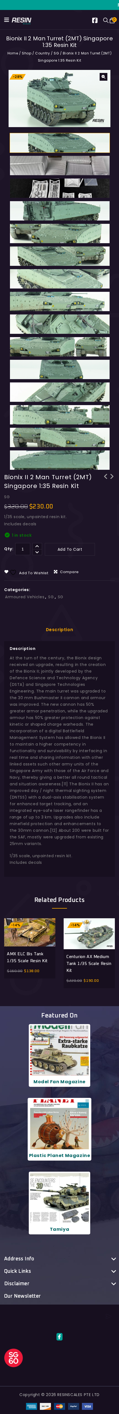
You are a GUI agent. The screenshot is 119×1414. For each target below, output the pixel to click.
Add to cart (70, 549)
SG (56, 53)
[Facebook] (97, 21)
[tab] (59, 630)
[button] (103, 77)
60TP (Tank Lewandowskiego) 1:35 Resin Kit (112, 483)
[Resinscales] (22, 20)
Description (59, 630)
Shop (26, 53)
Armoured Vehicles (24, 597)
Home (12, 53)
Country (42, 53)
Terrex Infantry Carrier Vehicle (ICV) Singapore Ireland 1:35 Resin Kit (106, 487)
